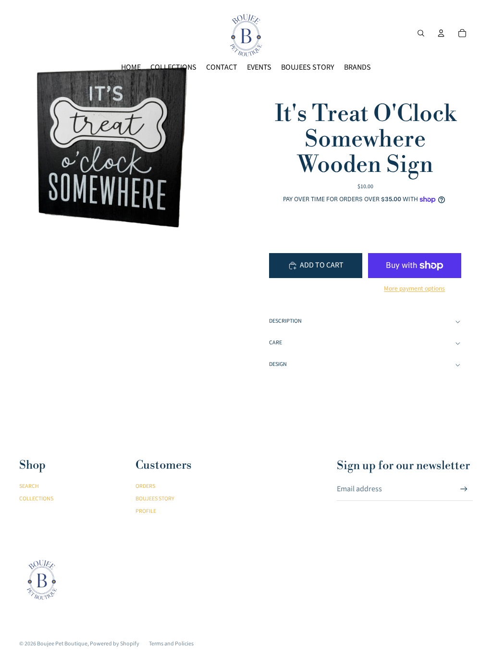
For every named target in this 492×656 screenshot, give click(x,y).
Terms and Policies (171, 644)
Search (29, 486)
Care (275, 343)
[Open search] (420, 33)
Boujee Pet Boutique (62, 644)
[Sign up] (464, 489)
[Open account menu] (441, 33)
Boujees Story (154, 499)
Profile (145, 511)
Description (285, 321)
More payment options (414, 288)
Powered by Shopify (114, 644)
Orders (145, 486)
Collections (36, 499)
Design (278, 364)
